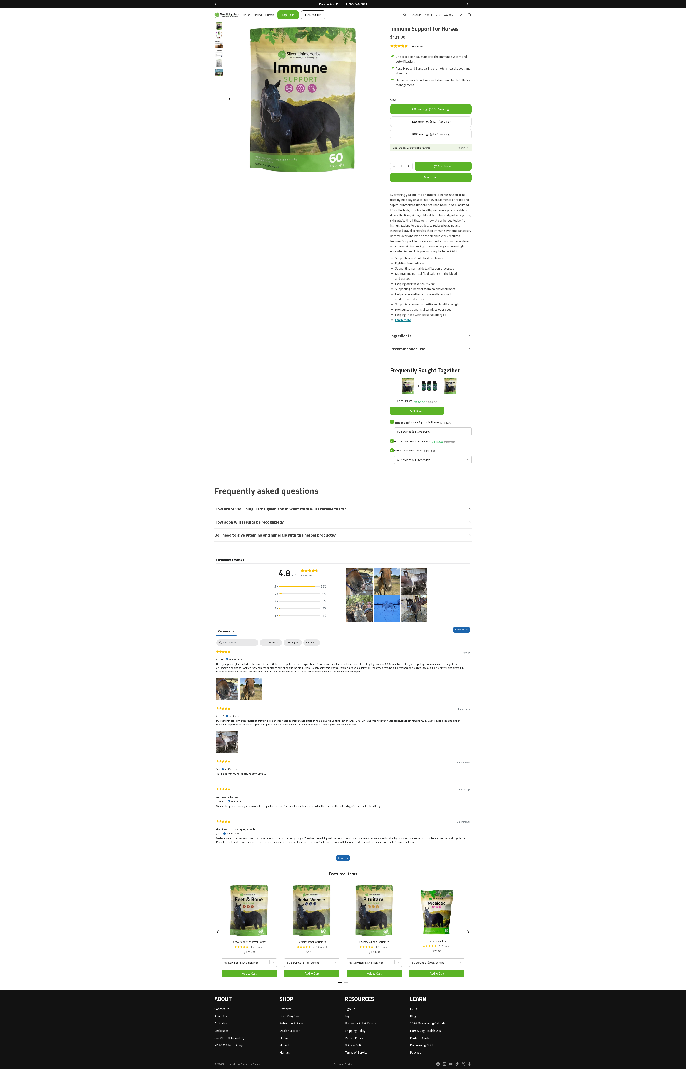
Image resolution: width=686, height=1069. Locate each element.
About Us (220, 1016)
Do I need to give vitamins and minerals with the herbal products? (275, 535)
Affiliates (220, 1023)
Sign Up (350, 1008)
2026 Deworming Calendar (428, 1023)
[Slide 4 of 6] (219, 54)
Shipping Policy (355, 1030)
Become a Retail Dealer (360, 1023)
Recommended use (407, 349)
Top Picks (288, 14)
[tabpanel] (343, 751)
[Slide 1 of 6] (219, 26)
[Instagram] (444, 1064)
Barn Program (289, 1016)
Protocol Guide (420, 1038)
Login (348, 1016)
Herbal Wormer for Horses (408, 450)
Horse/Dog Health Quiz (426, 1030)
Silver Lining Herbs (231, 1064)
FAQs (413, 1008)
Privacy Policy (354, 1045)
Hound (284, 1045)
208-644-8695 (446, 14)
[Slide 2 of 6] (219, 35)
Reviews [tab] (226, 631)
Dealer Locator (290, 1030)
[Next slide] (468, 4)
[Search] (405, 15)
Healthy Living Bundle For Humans (412, 441)
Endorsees (221, 1030)
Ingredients (401, 335)
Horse (284, 1038)
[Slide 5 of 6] (219, 63)
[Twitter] (463, 1064)
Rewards (286, 1008)
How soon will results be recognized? (249, 522)
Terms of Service (356, 1052)
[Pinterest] (469, 1064)
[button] (300, 586)
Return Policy (354, 1038)
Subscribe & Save (291, 1023)
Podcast (415, 1052)
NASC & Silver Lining (228, 1045)
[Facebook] (438, 1064)
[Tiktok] (457, 1064)
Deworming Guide (422, 1045)
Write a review (461, 629)
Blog (413, 1016)
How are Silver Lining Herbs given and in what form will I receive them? (280, 509)
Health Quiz (313, 14)
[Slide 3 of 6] (219, 44)
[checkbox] (311, 642)
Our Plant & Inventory (229, 1038)
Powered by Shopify (250, 1064)
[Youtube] (450, 1064)
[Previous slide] (216, 4)
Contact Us (221, 1008)
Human (285, 1052)
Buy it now (431, 177)
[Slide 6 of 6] (219, 72)
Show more (343, 858)
